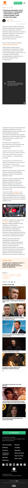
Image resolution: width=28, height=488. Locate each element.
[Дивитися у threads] (25, 465)
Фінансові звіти (19, 453)
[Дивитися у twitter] (18, 465)
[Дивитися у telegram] (10, 465)
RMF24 (16, 44)
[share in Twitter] (12, 282)
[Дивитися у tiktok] (21, 465)
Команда (5, 447)
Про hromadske (7, 444)
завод (12, 275)
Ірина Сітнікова (10, 19)
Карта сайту (18, 458)
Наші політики (19, 455)
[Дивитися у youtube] (14, 465)
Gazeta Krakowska (7, 44)
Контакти (5, 450)
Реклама (5, 457)
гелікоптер (6, 277)
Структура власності (5, 453)
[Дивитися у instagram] (7, 465)
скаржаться (16, 192)
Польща (5, 275)
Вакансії (17, 444)
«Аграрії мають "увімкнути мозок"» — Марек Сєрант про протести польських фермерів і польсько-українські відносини (13, 265)
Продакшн (5, 460)
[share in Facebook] (9, 282)
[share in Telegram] (14, 282)
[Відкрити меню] (24, 3)
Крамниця (18, 450)
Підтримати (18, 3)
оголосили (5, 221)
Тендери (17, 447)
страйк (18, 275)
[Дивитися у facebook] (3, 465)
